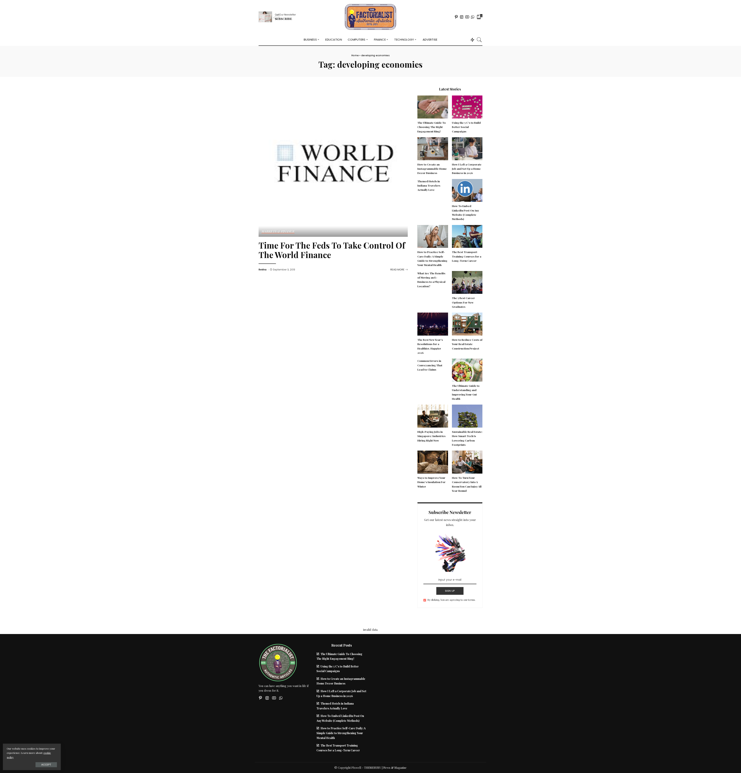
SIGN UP (450, 591)
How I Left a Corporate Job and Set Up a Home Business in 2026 (466, 169)
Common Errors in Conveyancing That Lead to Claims (429, 365)
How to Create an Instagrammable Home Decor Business (432, 169)
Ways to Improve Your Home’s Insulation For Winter (431, 482)
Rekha (263, 269)
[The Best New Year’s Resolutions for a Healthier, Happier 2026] (432, 323)
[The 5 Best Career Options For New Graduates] (467, 282)
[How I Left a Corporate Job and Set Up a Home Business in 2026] (467, 148)
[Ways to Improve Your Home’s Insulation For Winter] (432, 461)
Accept (46, 764)
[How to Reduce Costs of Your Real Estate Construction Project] (467, 323)
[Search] (479, 39)
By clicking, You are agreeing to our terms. (451, 599)
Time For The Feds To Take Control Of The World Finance (332, 250)
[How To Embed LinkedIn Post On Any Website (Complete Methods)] (467, 190)
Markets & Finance (277, 231)
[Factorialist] (370, 17)
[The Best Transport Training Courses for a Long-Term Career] (467, 236)
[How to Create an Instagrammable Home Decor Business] (432, 148)
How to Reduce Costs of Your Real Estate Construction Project (467, 344)
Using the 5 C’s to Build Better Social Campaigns (466, 127)
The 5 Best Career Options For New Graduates (463, 302)
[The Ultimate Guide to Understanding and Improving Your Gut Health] (467, 369)
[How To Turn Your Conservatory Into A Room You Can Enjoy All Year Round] (467, 461)
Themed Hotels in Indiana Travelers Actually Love (428, 185)
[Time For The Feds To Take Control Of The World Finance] (333, 161)
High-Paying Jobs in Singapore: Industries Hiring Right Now (431, 436)
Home (355, 55)
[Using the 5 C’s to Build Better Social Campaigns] (467, 106)
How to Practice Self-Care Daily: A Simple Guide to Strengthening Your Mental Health (341, 733)
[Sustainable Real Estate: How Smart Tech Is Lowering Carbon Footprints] (467, 415)
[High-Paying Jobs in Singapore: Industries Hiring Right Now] (432, 415)
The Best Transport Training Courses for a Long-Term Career (466, 256)
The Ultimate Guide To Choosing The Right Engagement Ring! (431, 127)
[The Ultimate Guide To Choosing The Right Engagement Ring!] (432, 106)
